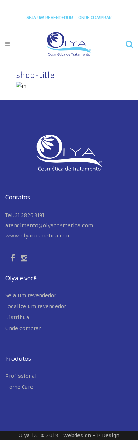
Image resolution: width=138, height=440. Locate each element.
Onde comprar (23, 328)
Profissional (21, 376)
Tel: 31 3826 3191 (24, 215)
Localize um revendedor (35, 306)
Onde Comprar (95, 17)
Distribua (17, 317)
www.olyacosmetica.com (38, 236)
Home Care (19, 387)
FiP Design (105, 435)
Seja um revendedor (49, 17)
